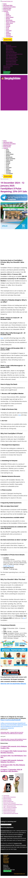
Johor (7, 13)
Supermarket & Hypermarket (12, 64)
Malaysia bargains (11, 726)
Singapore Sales (18, 843)
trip (19, 415)
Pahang (8, 24)
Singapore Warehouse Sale (7, 845)
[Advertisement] (14, 96)
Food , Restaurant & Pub (11, 55)
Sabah (7, 32)
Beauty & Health (9, 49)
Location (5, 11)
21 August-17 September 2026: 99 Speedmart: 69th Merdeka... (11, 770)
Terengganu (9, 36)
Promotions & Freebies (9, 7)
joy (24, 618)
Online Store (9, 23)
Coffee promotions (6, 723)
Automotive (8, 45)
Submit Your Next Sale (9, 869)
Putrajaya (8, 30)
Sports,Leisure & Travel (11, 63)
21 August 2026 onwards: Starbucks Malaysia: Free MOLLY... (12, 761)
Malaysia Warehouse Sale (10, 836)
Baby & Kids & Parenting (11, 46)
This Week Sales (6, 67)
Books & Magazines (10, 51)
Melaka (8, 18)
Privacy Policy (6, 868)
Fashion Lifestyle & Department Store (14, 54)
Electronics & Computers (11, 52)
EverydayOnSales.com (6, 830)
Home (5, 4)
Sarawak (8, 33)
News (4, 70)
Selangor (8, 35)
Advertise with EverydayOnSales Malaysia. (13, 683)
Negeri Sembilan (10, 21)
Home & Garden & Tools (11, 58)
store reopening (9, 728)
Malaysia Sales (7, 8)
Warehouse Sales (8, 5)
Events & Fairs (7, 10)
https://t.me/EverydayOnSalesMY (11, 720)
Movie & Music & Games (11, 61)
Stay (2, 338)
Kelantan (8, 15)
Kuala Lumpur (10, 17)
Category (5, 43)
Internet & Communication (12, 60)
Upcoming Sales (6, 68)
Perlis (7, 29)
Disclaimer (6, 866)
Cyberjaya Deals (16, 723)
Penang (8, 26)
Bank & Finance (9, 48)
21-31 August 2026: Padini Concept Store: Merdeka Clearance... (14, 751)
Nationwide (9, 20)
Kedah (7, 14)
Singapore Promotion (20, 845)
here (15, 849)
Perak (7, 27)
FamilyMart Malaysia (16, 725)
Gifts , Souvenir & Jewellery (12, 57)
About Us (5, 865)
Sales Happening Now (8, 65)
